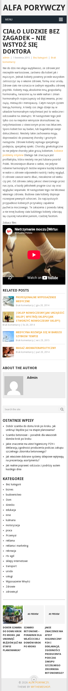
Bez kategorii (40, 57)
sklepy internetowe (17, 561)
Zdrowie (10, 586)
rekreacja (11, 550)
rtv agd (10, 555)
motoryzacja (13, 525)
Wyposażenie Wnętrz (18, 581)
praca (9, 530)
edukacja (11, 509)
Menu (8, 19)
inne (8, 515)
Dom (8, 499)
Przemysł (11, 535)
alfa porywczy (34, 7)
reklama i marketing (17, 545)
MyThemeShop (40, 686)
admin (6, 57)
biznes (9, 489)
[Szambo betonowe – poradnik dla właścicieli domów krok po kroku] (34, 614)
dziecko (10, 504)
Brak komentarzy (25, 305)
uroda (9, 571)
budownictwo (13, 494)
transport (11, 566)
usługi (9, 576)
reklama (10, 540)
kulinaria (10, 520)
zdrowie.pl (12, 591)
